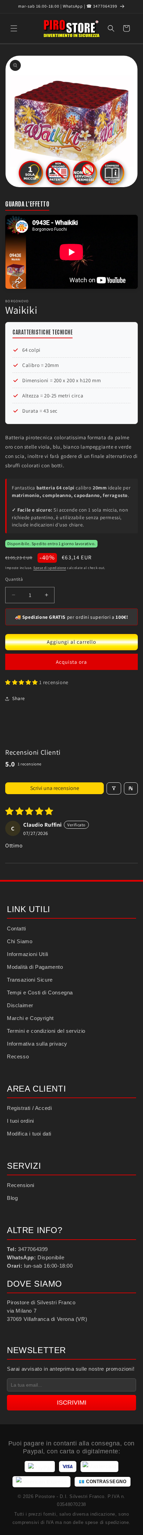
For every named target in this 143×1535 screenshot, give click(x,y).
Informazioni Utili (27, 954)
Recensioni (20, 1185)
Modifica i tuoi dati (29, 1134)
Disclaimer (20, 1005)
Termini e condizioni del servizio (46, 1031)
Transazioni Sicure (30, 980)
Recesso (18, 1056)
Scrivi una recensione (54, 788)
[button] (14, 28)
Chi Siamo (19, 941)
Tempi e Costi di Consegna (40, 992)
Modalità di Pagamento (35, 967)
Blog (12, 1198)
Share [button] (18, 698)
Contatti (16, 928)
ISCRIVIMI (71, 1402)
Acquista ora (71, 662)
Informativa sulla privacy (37, 1044)
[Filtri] (114, 788)
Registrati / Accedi (29, 1108)
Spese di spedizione (49, 568)
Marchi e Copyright (30, 1018)
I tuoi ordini (20, 1121)
